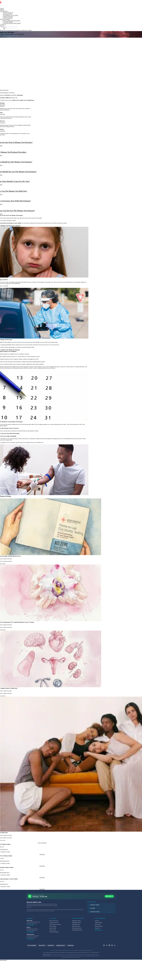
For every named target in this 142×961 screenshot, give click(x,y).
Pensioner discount (76, 928)
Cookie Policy (70, 945)
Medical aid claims (76, 920)
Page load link (3, 960)
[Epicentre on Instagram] (106, 945)
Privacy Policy (42, 945)
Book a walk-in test (53, 920)
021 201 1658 (31, 925)
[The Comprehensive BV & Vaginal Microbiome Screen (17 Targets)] (50, 620)
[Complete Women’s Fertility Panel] (50, 686)
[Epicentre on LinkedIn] (109, 945)
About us (97, 920)
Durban (28, 927)
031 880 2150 (31, 932)
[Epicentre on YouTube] (112, 945)
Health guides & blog (77, 930)
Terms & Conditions (32, 945)
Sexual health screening (55, 924)
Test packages (52, 926)
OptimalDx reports (76, 922)
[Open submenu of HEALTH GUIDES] (10, 19)
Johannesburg (30, 934)
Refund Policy (51, 945)
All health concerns (53, 922)
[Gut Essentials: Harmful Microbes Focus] (50, 554)
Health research (98, 922)
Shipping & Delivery (61, 945)
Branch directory (99, 926)
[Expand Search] (4, 26)
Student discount (76, 926)
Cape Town (29, 920)
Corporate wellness (53, 931)
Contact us (97, 928)
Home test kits (52, 928)
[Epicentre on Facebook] (104, 945)
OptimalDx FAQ (75, 924)
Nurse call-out (52, 930)
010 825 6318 (31, 939)
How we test (98, 924)
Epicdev (88, 952)
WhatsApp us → (99, 930)
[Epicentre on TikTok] (114, 945)
